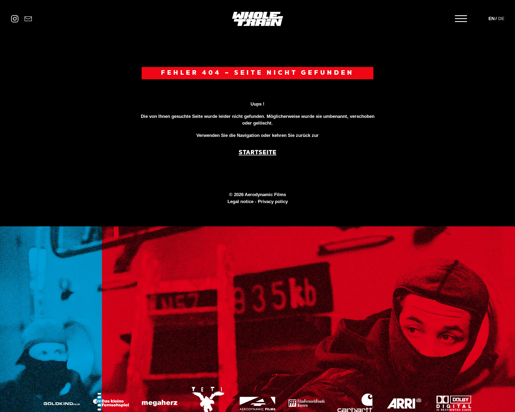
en (491, 18)
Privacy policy (273, 201)
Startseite (258, 153)
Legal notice (240, 201)
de (501, 18)
